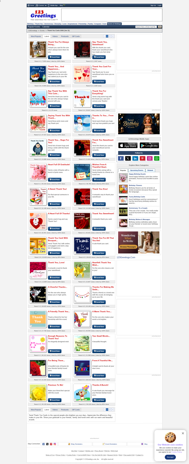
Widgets (107, 451)
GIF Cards (76, 36)
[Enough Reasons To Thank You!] (38, 343)
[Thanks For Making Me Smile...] (82, 294)
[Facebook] (43, 444)
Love (64, 24)
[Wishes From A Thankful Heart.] (82, 172)
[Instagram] (55, 444)
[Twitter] (47, 444)
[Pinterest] (51, 444)
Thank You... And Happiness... (56, 67)
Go (160, 27)
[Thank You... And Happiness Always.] (38, 74)
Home (32, 5)
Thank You (39, 24)
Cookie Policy (71, 455)
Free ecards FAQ (129, 455)
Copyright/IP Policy (84, 455)
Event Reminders (111, 444)
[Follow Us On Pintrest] (142, 158)
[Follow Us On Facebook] (121, 158)
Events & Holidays (114, 24)
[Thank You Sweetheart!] (82, 221)
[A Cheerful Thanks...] (38, 294)
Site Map (74, 451)
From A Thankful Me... (102, 360)
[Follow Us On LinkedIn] (135, 158)
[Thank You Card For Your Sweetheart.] (82, 74)
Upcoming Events (136, 170)
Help (120, 455)
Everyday (58, 24)
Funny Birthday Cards (137, 197)
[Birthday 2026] (139, 124)
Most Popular (36, 36)
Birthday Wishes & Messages (139, 219)
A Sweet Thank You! (57, 189)
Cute (104, 24)
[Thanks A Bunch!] (82, 392)
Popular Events (34, 27)
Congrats (97, 24)
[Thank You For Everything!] (82, 98)
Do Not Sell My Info (99, 455)
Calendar (45, 27)
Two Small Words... (101, 336)
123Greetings (32, 30)
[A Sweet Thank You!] (38, 196)
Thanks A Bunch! (100, 385)
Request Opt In (112, 455)
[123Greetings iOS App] (128, 145)
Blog (61, 5)
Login (159, 5)
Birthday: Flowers (135, 185)
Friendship (82, 24)
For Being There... (56, 360)
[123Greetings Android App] (149, 145)
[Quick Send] (31, 56)
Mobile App (54, 5)
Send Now (56, 57)
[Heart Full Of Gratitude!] (38, 172)
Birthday (30, 24)
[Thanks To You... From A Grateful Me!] (82, 123)
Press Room (99, 451)
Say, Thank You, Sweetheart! (99, 43)
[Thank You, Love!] (38, 270)
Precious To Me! (55, 385)
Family (90, 24)
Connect (41, 5)
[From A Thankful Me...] (82, 368)
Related (150, 170)
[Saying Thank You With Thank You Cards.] (38, 123)
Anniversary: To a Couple (138, 208)
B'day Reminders (76, 444)
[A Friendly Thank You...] (38, 319)
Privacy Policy (60, 455)
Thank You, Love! (56, 262)
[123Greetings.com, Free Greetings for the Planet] (44, 15)
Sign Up (153, 5)
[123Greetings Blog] (138, 242)
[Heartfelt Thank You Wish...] (82, 270)
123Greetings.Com (126, 257)
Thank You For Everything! (99, 92)
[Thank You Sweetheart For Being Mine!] (82, 147)
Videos (55, 36)
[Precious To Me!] (38, 392)
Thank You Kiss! (100, 189)
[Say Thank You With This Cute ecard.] (38, 98)
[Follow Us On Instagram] (149, 158)
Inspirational (72, 24)
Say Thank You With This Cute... (57, 92)
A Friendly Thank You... (59, 311)
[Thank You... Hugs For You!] (38, 147)
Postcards (65, 36)
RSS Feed (114, 451)
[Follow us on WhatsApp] (156, 158)
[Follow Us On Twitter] (128, 158)
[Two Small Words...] (82, 343)
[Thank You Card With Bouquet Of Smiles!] (38, 245)
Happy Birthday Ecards (137, 174)
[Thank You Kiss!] (82, 196)
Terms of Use (50, 455)
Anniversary (48, 24)
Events (42, 30)
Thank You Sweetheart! (103, 213)
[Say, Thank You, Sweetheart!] (82, 49)
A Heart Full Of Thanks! (59, 213)
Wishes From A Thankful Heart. (99, 165)
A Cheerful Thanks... (57, 287)
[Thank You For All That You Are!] (82, 245)
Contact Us (139, 455)
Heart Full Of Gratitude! (59, 164)
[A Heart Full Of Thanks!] (38, 221)
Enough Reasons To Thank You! (57, 337)
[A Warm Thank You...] (82, 319)
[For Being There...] (38, 368)
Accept (170, 457)
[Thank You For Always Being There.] (38, 49)
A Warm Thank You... (102, 311)
